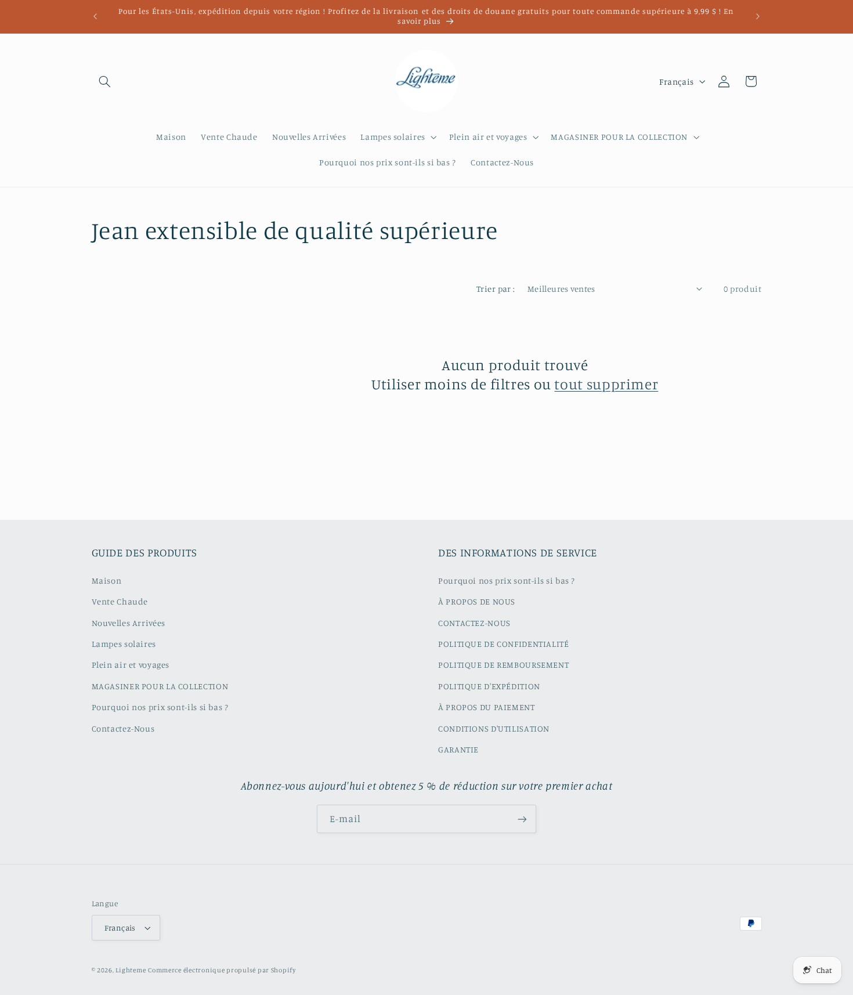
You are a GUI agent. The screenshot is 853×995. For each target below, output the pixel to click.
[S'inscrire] (522, 819)
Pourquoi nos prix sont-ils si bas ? (160, 707)
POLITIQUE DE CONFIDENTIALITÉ (503, 644)
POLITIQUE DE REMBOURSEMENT (503, 665)
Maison (107, 580)
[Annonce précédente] (95, 16)
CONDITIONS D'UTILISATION (494, 728)
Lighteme (130, 970)
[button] (105, 81)
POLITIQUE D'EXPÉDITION (489, 686)
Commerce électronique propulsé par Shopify (222, 970)
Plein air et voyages (131, 665)
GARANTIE (458, 749)
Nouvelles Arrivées (128, 623)
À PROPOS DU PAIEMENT (486, 707)
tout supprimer (606, 384)
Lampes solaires (124, 644)
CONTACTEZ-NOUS (474, 623)
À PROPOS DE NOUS (476, 601)
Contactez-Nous (123, 728)
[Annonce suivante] (758, 16)
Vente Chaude (120, 601)
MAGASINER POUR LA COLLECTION (160, 686)
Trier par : (495, 289)
